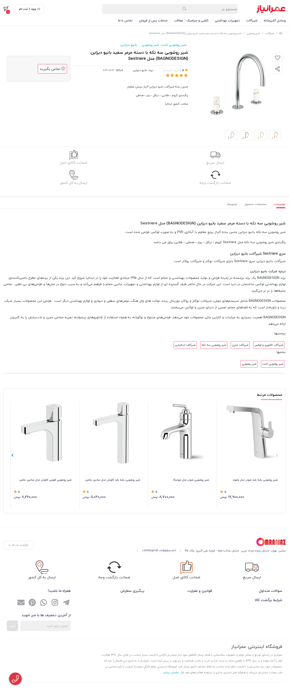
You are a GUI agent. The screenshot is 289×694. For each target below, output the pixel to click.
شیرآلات (251, 20)
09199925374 (150, 550)
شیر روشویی (253, 33)
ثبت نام (23, 9)
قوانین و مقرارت (199, 591)
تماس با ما (125, 20)
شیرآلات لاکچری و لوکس (268, 345)
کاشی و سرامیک (197, 20)
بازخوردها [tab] (232, 204)
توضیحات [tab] (279, 204)
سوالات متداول (270, 591)
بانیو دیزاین (128, 45)
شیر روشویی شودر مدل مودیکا (191, 479)
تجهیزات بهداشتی (227, 20)
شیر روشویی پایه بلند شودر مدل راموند (255, 479)
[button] (12, 455)
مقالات (178, 20)
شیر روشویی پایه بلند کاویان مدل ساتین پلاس (112, 479)
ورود (33, 9)
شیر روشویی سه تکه (214, 345)
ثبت (12, 626)
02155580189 (167, 550)
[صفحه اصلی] (280, 33)
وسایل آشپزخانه (275, 20)
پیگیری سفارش (132, 591)
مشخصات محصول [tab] (256, 204)
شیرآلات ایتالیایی (185, 345)
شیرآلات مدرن (240, 345)
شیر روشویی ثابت (173, 45)
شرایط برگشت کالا (268, 600)
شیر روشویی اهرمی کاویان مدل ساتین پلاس (45, 479)
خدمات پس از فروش (153, 20)
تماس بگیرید (50, 69)
